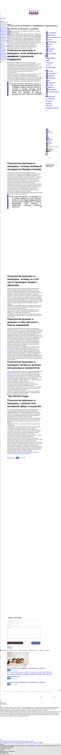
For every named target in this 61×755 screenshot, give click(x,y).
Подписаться (49, 166)
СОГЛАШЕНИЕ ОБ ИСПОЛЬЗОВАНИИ (11, 742)
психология (34, 650)
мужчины (14, 650)
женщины (5, 650)
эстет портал (46, 650)
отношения (24, 650)
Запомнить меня (5, 748)
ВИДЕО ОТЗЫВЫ (38, 742)
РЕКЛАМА (10, 741)
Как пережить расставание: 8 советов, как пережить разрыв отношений (22, 453)
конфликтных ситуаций (13, 374)
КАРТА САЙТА (29, 741)
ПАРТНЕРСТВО (27, 742)
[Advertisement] (34, 18)
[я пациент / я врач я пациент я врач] (50, 165)
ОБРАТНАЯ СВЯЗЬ (19, 741)
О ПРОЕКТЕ (3, 741)
